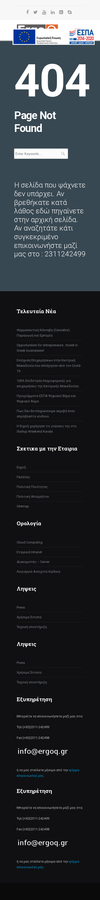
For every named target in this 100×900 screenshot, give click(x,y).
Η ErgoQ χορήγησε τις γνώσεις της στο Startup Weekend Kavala (47, 428)
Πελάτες (23, 477)
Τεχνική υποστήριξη (32, 627)
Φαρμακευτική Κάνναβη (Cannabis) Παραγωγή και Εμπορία (43, 332)
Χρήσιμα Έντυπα (29, 617)
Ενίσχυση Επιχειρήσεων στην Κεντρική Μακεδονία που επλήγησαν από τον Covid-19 (49, 365)
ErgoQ (21, 467)
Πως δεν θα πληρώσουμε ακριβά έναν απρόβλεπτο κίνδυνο (46, 413)
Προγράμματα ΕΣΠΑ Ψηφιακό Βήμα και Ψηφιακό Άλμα (46, 398)
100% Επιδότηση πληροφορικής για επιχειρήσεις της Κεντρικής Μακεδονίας (48, 383)
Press (21, 607)
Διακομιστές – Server (33, 562)
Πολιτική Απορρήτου (33, 496)
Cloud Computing (30, 542)
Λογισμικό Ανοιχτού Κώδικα (38, 571)
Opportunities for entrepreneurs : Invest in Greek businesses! (47, 347)
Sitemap (23, 506)
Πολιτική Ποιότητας (32, 487)
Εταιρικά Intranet (29, 552)
